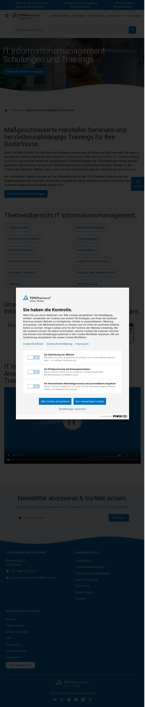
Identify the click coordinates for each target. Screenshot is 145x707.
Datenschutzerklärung (59, 343)
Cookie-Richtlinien (33, 343)
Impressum (82, 343)
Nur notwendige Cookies (90, 401)
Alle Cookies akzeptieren (55, 401)
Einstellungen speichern (72, 409)
